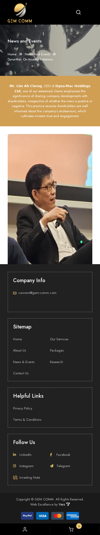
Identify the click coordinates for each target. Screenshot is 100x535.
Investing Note (29, 477)
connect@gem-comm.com (37, 292)
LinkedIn (25, 454)
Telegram (63, 466)
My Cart (77, 529)
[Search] (78, 12)
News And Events (37, 54)
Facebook (63, 454)
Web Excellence (41, 504)
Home (12, 54)
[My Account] (25, 529)
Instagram (26, 466)
